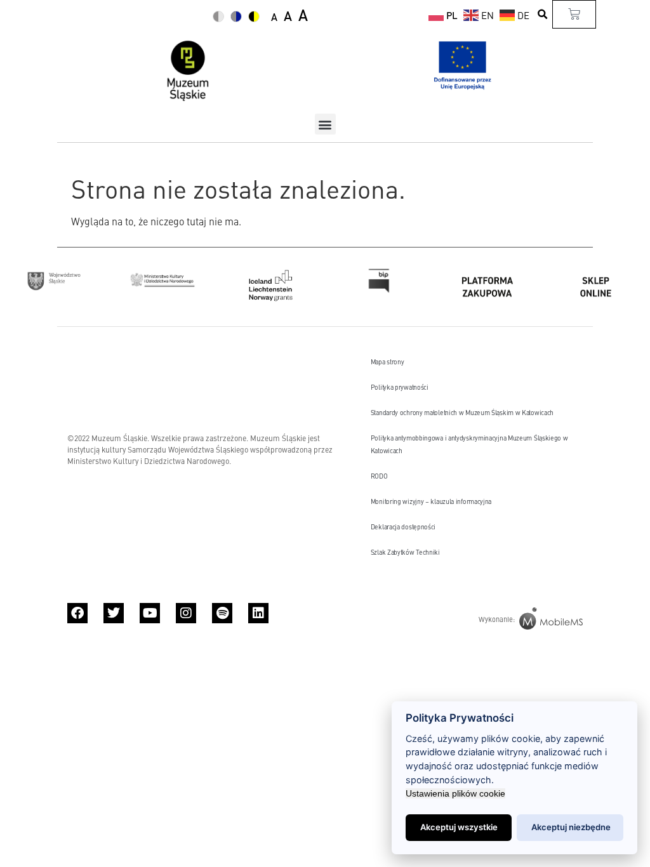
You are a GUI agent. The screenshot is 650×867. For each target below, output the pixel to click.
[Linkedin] (258, 613)
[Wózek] (574, 14)
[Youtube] (150, 613)
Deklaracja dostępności (403, 526)
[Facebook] (77, 613)
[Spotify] (222, 613)
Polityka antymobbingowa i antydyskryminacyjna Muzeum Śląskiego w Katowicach (469, 444)
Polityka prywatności (399, 387)
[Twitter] (113, 613)
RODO (379, 475)
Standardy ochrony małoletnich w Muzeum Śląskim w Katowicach (462, 412)
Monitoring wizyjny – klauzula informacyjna (431, 501)
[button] (542, 14)
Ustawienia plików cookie (455, 793)
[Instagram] (186, 613)
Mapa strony (387, 361)
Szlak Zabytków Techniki (405, 552)
